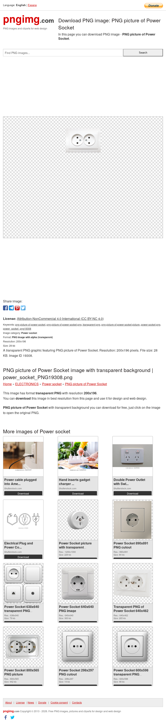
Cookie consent (59, 702)
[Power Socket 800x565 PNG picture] (23, 646)
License (20, 702)
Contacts (77, 702)
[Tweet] (23, 307)
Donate (42, 702)
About (8, 702)
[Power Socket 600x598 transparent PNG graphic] (133, 647)
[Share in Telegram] (11, 307)
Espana (32, 5)
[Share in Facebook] (5, 307)
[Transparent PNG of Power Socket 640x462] (133, 583)
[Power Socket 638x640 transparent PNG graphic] (23, 583)
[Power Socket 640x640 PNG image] (78, 583)
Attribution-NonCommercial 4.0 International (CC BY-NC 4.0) (60, 318)
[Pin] (17, 307)
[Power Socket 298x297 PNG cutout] (78, 647)
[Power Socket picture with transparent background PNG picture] (78, 520)
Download (23, 493)
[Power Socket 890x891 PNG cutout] (133, 520)
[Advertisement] (83, 88)
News (31, 702)
